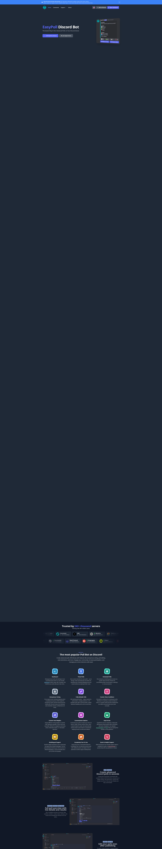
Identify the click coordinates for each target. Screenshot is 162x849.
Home (49, 7)
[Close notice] (119, 2)
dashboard (47, 682)
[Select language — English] (93, 7)
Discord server (111, 746)
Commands (56, 7)
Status (70, 7)
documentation (100, 727)
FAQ (107, 727)
